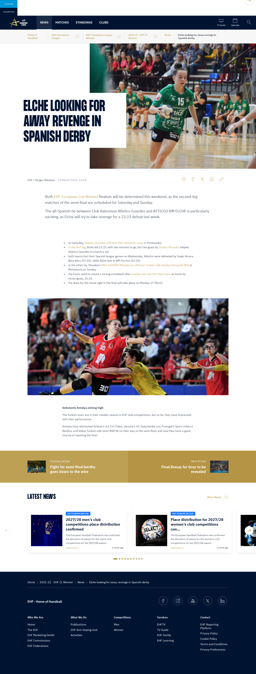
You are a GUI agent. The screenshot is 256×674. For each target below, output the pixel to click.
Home (32, 582)
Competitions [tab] (8, 12)
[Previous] (7, 530)
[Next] (249, 530)
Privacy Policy (209, 633)
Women (118, 630)
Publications (78, 624)
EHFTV (161, 624)
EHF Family (164, 635)
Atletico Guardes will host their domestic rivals (114, 243)
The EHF (33, 630)
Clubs (103, 22)
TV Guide (162, 630)
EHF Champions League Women (99, 36)
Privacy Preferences (213, 649)
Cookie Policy (208, 638)
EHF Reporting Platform (209, 626)
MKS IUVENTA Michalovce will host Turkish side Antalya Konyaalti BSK (145, 265)
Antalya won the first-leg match (151, 274)
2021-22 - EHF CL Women (138, 36)
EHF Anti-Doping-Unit (84, 630)
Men (116, 624)
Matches (62, 22)
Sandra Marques (169, 247)
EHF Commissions (39, 640)
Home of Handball (33, 36)
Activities (76, 635)
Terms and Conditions (214, 644)
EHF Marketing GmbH (41, 635)
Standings (84, 22)
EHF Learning (165, 640)
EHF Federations (38, 646)
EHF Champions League (60, 36)
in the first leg (77, 247)
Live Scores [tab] (8, 4)
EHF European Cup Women (76, 196)
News (44, 22)
